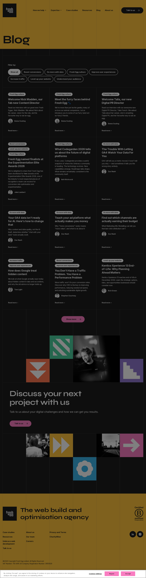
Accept (128, 574)
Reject (111, 574)
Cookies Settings (95, 574)
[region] (73, 574)
